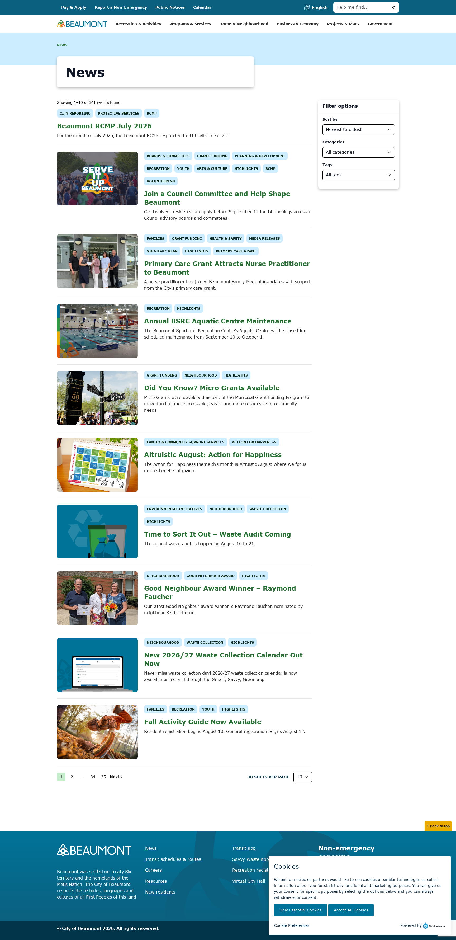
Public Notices (170, 7)
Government (380, 24)
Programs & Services (190, 24)
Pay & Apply (73, 7)
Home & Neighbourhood (243, 24)
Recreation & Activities (138, 24)
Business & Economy (298, 24)
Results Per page (269, 777)
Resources (156, 881)
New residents (160, 892)
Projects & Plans (343, 24)
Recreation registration (256, 870)
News (150, 848)
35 (103, 776)
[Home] (82, 24)
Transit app (244, 848)
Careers (153, 870)
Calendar (202, 7)
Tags (327, 164)
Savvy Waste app (250, 859)
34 (93, 776)
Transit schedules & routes (173, 859)
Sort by (330, 119)
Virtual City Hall (248, 881)
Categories (333, 142)
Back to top (440, 826)
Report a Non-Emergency (121, 7)
